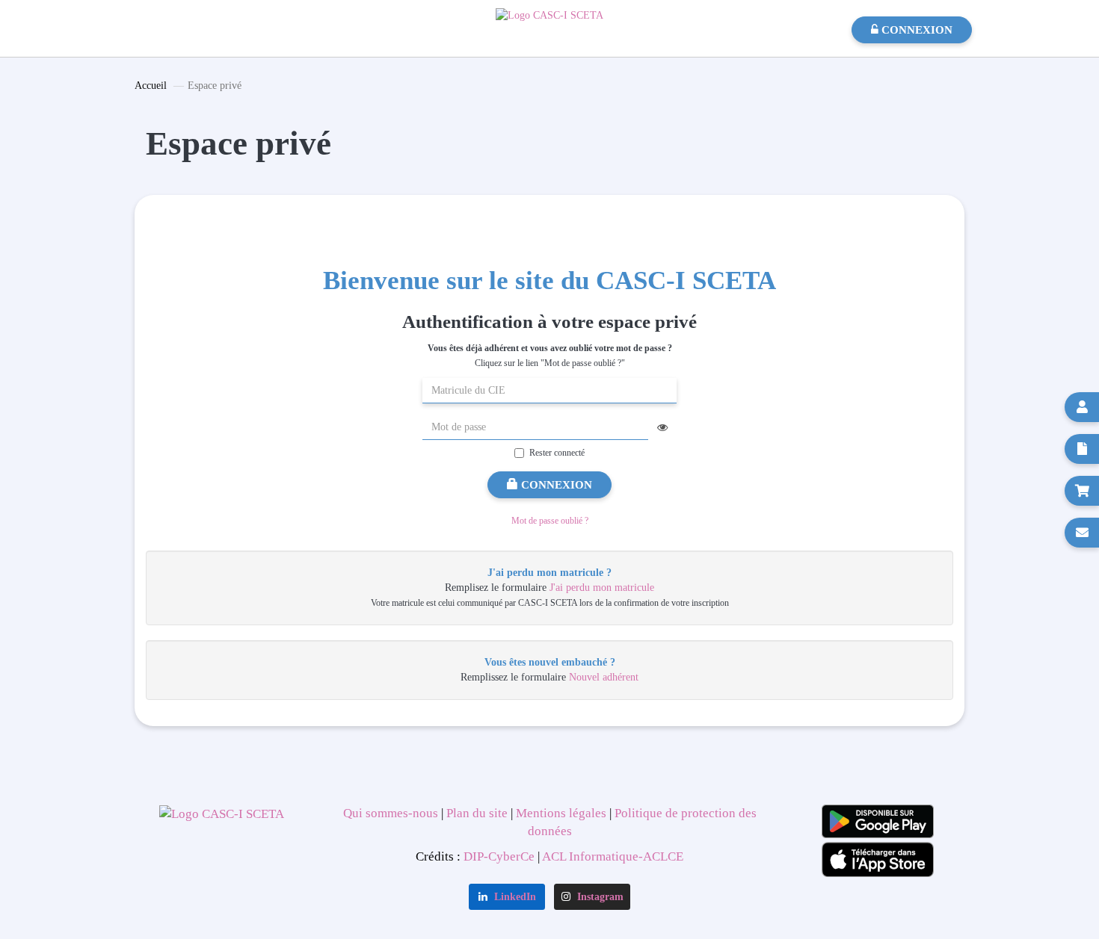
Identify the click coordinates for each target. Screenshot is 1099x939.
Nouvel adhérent (603, 677)
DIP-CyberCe (499, 856)
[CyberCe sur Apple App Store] (878, 859)
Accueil (151, 85)
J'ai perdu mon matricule (602, 587)
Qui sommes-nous (392, 813)
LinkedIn (513, 896)
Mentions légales (559, 813)
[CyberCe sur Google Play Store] (878, 821)
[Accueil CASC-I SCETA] (549, 14)
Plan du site (477, 813)
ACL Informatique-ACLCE (612, 856)
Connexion (555, 485)
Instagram (599, 896)
